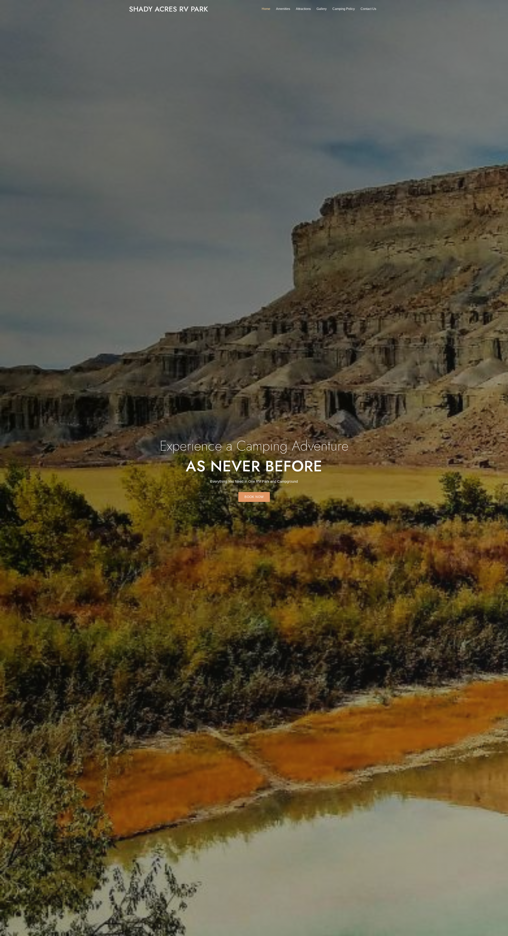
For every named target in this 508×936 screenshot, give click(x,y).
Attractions (303, 9)
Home (266, 9)
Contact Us (368, 9)
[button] (254, 497)
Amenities (283, 9)
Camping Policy (343, 9)
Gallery (322, 9)
